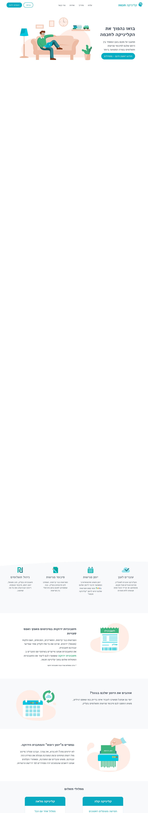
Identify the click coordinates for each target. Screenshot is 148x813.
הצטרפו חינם (14, 5)
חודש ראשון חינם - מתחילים (118, 56)
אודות (72, 5)
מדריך (81, 5)
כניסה (28, 5)
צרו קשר (61, 5)
